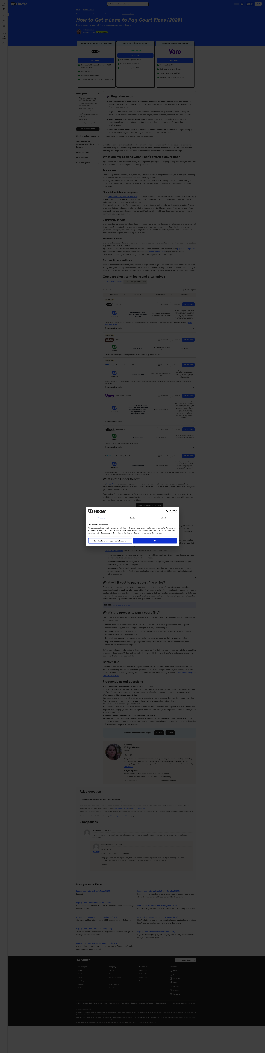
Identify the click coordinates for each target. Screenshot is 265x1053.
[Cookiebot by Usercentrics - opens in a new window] (168, 511)
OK (155, 541)
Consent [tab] (101, 518)
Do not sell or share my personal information (110, 541)
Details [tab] (132, 518)
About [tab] (163, 518)
